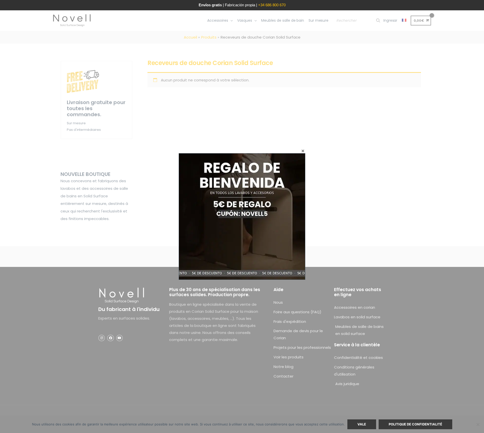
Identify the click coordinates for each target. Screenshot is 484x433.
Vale (361, 424)
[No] (477, 424)
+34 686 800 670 (272, 5)
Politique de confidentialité (415, 424)
